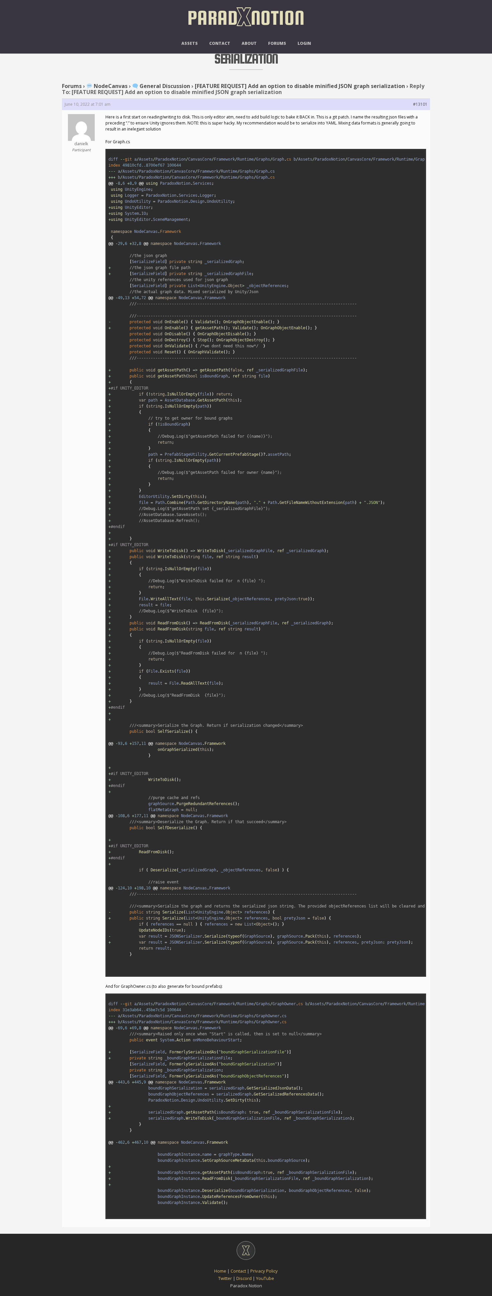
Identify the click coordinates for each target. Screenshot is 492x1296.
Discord (244, 1278)
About (249, 43)
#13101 (420, 104)
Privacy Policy (264, 1271)
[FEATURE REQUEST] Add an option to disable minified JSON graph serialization (300, 86)
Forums (277, 43)
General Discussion (164, 86)
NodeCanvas (110, 86)
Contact (219, 43)
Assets (189, 43)
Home (220, 1271)
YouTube (265, 1278)
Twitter (225, 1278)
